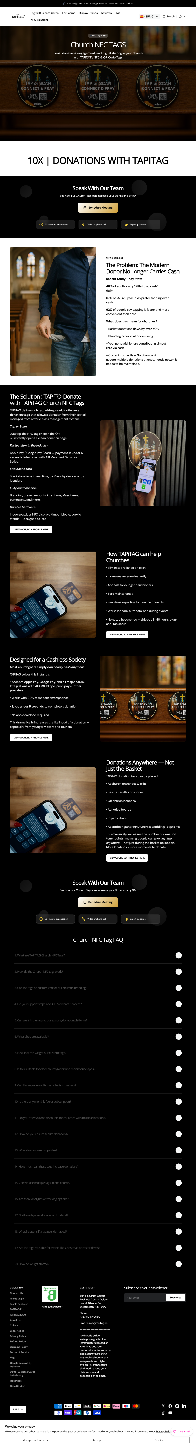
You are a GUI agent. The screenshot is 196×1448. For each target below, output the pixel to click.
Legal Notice (17, 1330)
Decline (159, 1440)
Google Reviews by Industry (21, 1364)
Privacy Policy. (164, 1431)
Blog (12, 1357)
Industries (16, 1380)
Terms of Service (19, 1352)
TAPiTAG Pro (17, 1309)
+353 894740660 (90, 1316)
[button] (169, 16)
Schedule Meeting (100, 207)
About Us (15, 1320)
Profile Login (17, 1298)
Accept (97, 1440)
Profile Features (19, 1304)
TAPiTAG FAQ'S (18, 1314)
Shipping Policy (19, 1347)
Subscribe (175, 1297)
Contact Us (16, 1293)
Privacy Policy (18, 1336)
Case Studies (17, 1386)
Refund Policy (18, 1341)
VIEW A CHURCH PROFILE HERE (31, 529)
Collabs (14, 1325)
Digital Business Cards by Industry (22, 1373)
